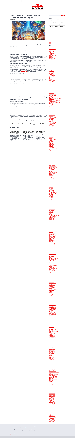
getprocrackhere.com (52, 399)
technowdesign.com (52, 108)
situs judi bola (20, 430)
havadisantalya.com (52, 52)
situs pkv (18, 427)
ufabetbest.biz (51, 83)
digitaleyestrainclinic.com (53, 247)
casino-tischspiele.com (52, 194)
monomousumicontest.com (53, 348)
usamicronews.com (52, 408)
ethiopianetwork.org (52, 318)
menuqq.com (12, 426)
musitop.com (51, 137)
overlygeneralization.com (53, 317)
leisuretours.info (51, 321)
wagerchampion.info (52, 347)
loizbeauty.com (51, 199)
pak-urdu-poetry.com (52, 329)
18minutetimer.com (52, 312)
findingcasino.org (51, 342)
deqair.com (50, 124)
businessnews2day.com (52, 364)
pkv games (16, 1)
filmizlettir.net (51, 158)
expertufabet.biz (51, 71)
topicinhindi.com (51, 267)
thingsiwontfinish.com (52, 421)
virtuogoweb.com (51, 63)
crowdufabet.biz (51, 92)
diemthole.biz (51, 203)
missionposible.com (52, 248)
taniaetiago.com (51, 145)
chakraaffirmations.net (52, 289)
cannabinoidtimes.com (52, 307)
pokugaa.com (51, 415)
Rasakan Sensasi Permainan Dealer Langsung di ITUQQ (41, 132)
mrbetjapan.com (51, 210)
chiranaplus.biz (51, 234)
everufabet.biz (51, 91)
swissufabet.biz (51, 74)
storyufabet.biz (51, 86)
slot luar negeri (23, 427)
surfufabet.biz (51, 82)
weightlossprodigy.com (52, 297)
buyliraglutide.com (52, 65)
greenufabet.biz (51, 76)
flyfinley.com (51, 286)
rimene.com (50, 230)
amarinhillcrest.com (52, 186)
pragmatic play (14, 428)
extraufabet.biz (51, 78)
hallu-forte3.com (51, 238)
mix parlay (24, 430)
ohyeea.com (51, 140)
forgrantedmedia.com (52, 170)
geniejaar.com (51, 292)
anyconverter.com (52, 200)
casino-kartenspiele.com (53, 192)
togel (33, 1)
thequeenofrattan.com (52, 337)
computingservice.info (52, 325)
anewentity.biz (51, 211)
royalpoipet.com (51, 386)
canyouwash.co (51, 51)
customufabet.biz (51, 85)
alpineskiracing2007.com (53, 243)
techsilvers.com (51, 125)
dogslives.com (51, 334)
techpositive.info (51, 327)
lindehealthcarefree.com (53, 269)
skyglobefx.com (51, 350)
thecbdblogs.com (51, 257)
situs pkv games (14, 427)
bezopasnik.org (51, 219)
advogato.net (51, 188)
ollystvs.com (51, 332)
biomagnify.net (51, 151)
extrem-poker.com (52, 119)
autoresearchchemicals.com (53, 258)
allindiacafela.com (52, 242)
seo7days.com (51, 213)
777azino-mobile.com (52, 106)
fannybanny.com (51, 401)
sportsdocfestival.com (52, 419)
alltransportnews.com (52, 94)
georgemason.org (51, 266)
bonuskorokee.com (52, 393)
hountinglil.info (51, 288)
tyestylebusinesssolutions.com (54, 385)
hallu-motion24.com (52, 239)
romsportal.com (51, 418)
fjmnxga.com (51, 220)
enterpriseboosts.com (52, 191)
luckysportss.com (51, 406)
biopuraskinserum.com (52, 225)
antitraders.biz (51, 103)
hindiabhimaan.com (52, 255)
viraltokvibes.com (51, 180)
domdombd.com (51, 397)
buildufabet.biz (51, 93)
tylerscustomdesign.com (53, 172)
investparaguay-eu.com (52, 117)
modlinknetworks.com (52, 404)
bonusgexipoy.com (52, 394)
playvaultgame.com (52, 416)
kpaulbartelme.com (52, 373)
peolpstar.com (51, 171)
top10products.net (52, 271)
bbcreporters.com (52, 96)
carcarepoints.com (52, 121)
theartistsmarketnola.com (53, 233)
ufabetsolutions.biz (52, 80)
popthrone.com (51, 281)
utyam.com (50, 138)
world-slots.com (51, 282)
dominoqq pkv (20, 426)
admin (11, 19)
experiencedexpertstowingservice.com (55, 370)
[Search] (64, 1)
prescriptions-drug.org (52, 178)
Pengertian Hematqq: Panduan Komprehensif (55, 27)
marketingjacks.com (52, 252)
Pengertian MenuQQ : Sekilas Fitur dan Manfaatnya (56, 26)
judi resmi (27, 427)
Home (11, 1)
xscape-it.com (51, 105)
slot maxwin (32, 428)
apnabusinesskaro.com (52, 259)
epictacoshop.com (52, 224)
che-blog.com (51, 284)
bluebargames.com (52, 165)
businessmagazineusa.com (53, 361)
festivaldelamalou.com (52, 166)
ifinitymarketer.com (52, 402)
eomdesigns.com (51, 353)
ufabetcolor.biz (51, 77)
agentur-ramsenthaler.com (53, 352)
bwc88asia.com (51, 118)
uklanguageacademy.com (53, 268)
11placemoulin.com (52, 294)
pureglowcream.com (52, 214)
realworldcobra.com (52, 343)
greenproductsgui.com (52, 308)
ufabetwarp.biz (51, 69)
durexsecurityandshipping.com (54, 109)
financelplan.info (51, 274)
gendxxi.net (50, 355)
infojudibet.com (51, 276)
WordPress (51, 436)
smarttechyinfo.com (52, 298)
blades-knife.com (51, 339)
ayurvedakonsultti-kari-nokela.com (54, 102)
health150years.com (52, 177)
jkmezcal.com (51, 383)
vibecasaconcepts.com (52, 358)
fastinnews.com (51, 400)
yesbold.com (51, 57)
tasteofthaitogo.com (52, 217)
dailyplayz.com (51, 398)
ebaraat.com (51, 59)
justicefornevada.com (52, 320)
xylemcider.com (51, 144)
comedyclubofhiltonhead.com (53, 374)
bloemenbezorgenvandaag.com (54, 215)
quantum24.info (51, 359)
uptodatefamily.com (52, 136)
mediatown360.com (52, 246)
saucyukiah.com (51, 156)
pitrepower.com (51, 245)
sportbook (28, 1)
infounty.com (51, 116)
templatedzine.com (52, 128)
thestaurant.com (51, 387)
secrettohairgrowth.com (52, 216)
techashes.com (51, 50)
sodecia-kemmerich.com (53, 379)
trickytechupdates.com (52, 254)
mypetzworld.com (52, 115)
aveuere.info (51, 306)
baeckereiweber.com (52, 48)
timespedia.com (51, 201)
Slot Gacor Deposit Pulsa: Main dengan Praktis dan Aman (25, 436)
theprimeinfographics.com (53, 376)
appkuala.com (51, 212)
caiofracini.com (51, 326)
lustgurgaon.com (51, 291)
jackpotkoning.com (52, 403)
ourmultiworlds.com (52, 159)
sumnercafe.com (51, 131)
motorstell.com (51, 176)
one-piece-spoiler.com (52, 340)
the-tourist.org (51, 187)
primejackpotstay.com (52, 414)
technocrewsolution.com (53, 179)
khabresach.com (51, 256)
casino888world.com (52, 381)
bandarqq (50, 35)
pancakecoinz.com (52, 285)
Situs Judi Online (38, 1)
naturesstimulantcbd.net (52, 149)
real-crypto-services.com (53, 114)
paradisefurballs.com (52, 305)
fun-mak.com (51, 380)
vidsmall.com (51, 363)
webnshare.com (51, 316)
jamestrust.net (51, 196)
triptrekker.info (51, 354)
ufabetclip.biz (51, 70)
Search (63, 15)
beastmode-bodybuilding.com (54, 273)
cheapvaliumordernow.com (53, 377)
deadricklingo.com (52, 349)
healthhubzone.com (52, 58)
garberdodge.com (52, 168)
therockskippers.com (52, 240)
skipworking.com (51, 198)
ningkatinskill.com (51, 126)
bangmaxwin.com (51, 222)
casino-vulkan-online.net (53, 244)
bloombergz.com (51, 190)
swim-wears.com (51, 169)
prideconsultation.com (52, 287)
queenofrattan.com (52, 336)
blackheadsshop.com (52, 371)
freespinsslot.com (51, 304)
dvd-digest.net (51, 232)
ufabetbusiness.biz (52, 75)
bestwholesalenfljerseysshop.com (54, 100)
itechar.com (50, 56)
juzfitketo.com (51, 146)
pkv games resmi (51, 36)
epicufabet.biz (51, 87)
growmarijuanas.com (52, 315)
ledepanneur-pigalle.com (53, 231)
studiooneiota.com (52, 341)
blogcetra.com (51, 330)
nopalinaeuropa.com (52, 150)
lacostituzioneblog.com (52, 139)
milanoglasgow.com (52, 237)
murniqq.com (32, 430)
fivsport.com (51, 127)
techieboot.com (51, 54)
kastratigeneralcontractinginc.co (54, 99)
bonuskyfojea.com (52, 392)
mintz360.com (51, 295)
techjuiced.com (51, 60)
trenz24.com (51, 197)
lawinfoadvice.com (52, 129)
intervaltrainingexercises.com (53, 384)
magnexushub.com (52, 62)
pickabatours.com (52, 272)
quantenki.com (51, 360)
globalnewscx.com (52, 333)
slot (20, 1)
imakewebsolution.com (52, 283)
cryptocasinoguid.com (52, 97)
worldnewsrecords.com (52, 365)
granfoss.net (51, 241)
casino (23, 1)
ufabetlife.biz (51, 79)
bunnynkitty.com (51, 218)
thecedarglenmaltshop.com (53, 265)
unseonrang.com (51, 328)
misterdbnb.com (51, 382)
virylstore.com (51, 175)
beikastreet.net (51, 157)
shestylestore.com (52, 420)
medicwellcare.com (52, 362)
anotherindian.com (52, 143)
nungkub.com (51, 142)
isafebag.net (51, 189)
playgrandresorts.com (52, 417)
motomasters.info (51, 356)
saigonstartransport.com (53, 221)
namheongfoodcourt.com (53, 236)
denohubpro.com (51, 338)
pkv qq (16, 426)
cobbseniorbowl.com (52, 107)
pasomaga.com (51, 147)
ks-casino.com (51, 120)
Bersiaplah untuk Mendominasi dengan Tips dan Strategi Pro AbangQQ (28, 132)
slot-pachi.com (51, 303)
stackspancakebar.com (52, 235)
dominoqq (50, 33)
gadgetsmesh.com (52, 319)
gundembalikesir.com (52, 55)
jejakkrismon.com (51, 202)
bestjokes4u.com (51, 290)
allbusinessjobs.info (52, 270)
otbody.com (51, 195)
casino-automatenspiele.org (53, 193)
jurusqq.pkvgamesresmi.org (19, 434)
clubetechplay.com (52, 396)
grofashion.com (51, 409)
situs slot (22, 428)
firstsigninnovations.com (53, 167)
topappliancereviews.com (53, 253)
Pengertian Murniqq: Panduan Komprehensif (55, 24)
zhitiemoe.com (51, 141)
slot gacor (50, 32)
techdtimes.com (51, 53)
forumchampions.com (52, 164)
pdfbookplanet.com (52, 335)
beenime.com (51, 378)
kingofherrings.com (52, 209)
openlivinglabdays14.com (53, 101)
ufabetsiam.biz (51, 73)
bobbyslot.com (51, 293)
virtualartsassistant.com (52, 375)
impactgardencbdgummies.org (54, 148)
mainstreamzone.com (52, 314)
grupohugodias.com (52, 123)
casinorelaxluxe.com (52, 395)
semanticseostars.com (52, 313)
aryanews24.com (51, 104)
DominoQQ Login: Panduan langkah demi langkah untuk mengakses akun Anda (15, 132)
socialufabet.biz (51, 81)
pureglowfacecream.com (53, 208)
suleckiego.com (51, 260)
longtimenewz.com (52, 405)
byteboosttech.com (52, 61)
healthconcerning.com (52, 309)
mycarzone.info (51, 357)
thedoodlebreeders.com (52, 122)
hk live (50, 34)
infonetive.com (51, 223)
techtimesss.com (51, 174)
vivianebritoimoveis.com (53, 181)
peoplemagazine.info (52, 49)
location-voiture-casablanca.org (54, 372)
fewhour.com (51, 311)
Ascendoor (42, 436)
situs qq (29, 426)
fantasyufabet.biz (51, 72)
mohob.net (50, 296)
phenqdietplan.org (52, 130)
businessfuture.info (52, 275)
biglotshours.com (51, 64)
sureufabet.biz (51, 84)
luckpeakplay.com (52, 407)
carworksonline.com (52, 173)
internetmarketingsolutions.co (53, 331)
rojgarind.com (51, 310)
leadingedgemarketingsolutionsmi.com (55, 98)
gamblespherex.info (52, 351)
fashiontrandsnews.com (52, 95)
